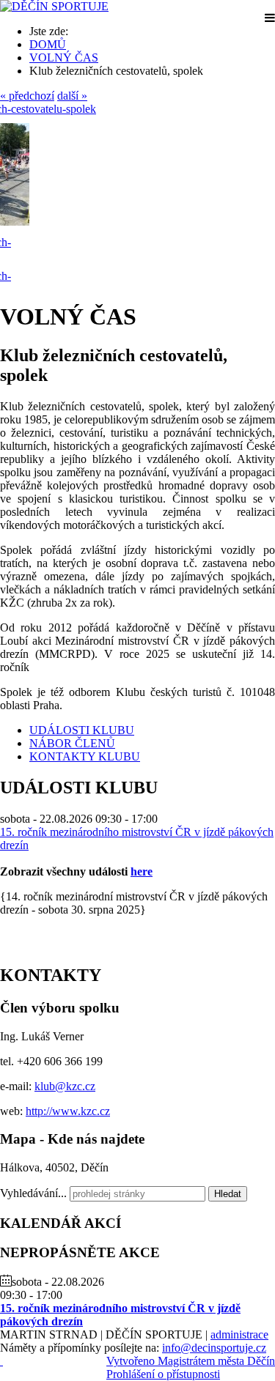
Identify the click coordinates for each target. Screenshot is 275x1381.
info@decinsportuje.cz (214, 1347)
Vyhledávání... (33, 1193)
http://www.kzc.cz (68, 1111)
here (142, 871)
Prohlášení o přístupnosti (163, 1374)
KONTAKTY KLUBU (84, 756)
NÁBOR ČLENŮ (72, 743)
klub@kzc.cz (64, 1086)
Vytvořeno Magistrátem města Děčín (190, 1361)
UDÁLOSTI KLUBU (81, 730)
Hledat (227, 1193)
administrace (239, 1334)
